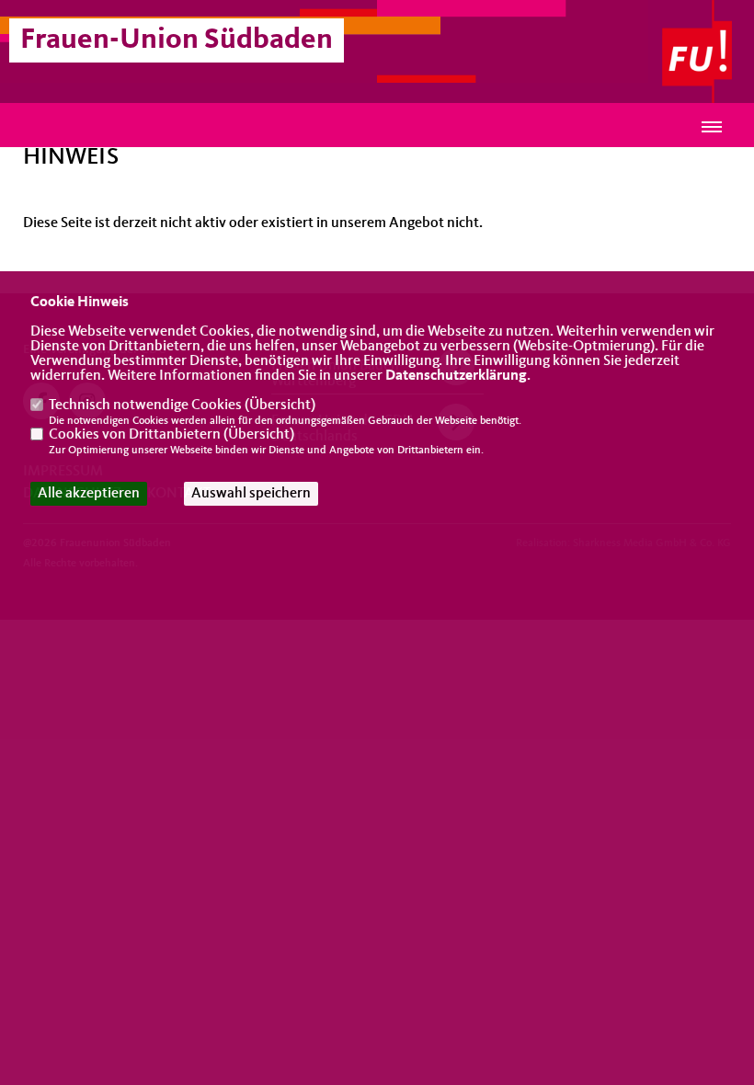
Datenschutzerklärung (456, 376)
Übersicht (280, 405)
